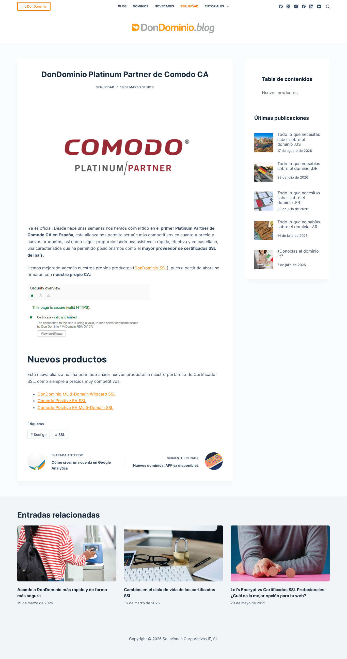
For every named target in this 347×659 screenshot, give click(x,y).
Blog (122, 6)
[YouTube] (319, 6)
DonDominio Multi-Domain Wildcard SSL (77, 394)
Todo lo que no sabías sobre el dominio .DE (298, 166)
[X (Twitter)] (288, 6)
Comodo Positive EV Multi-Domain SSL (75, 407)
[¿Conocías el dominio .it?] (263, 259)
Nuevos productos (279, 92)
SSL (60, 434)
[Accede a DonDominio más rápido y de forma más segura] (66, 553)
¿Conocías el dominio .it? (298, 253)
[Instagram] (296, 6)
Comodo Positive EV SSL (62, 400)
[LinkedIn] (311, 6)
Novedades (164, 6)
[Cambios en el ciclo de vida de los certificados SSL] (173, 553)
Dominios (140, 6)
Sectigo (38, 434)
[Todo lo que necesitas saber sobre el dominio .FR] (263, 201)
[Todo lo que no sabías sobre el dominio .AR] (263, 230)
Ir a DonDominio (34, 6)
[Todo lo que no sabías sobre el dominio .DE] (263, 172)
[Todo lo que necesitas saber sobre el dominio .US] (263, 142)
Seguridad (189, 6)
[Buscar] (328, 6)
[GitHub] (281, 6)
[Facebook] (304, 6)
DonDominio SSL (150, 267)
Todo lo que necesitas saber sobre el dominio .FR (298, 198)
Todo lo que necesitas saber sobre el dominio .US (298, 139)
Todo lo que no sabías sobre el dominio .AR (298, 224)
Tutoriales (214, 6)
